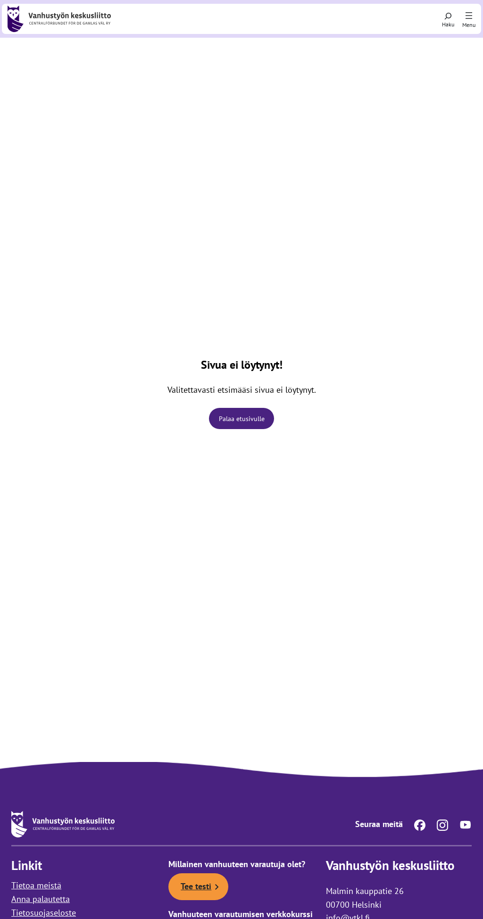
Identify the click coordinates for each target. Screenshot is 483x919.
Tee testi (196, 886)
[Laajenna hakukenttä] (448, 18)
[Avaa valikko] (469, 16)
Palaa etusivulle (242, 418)
